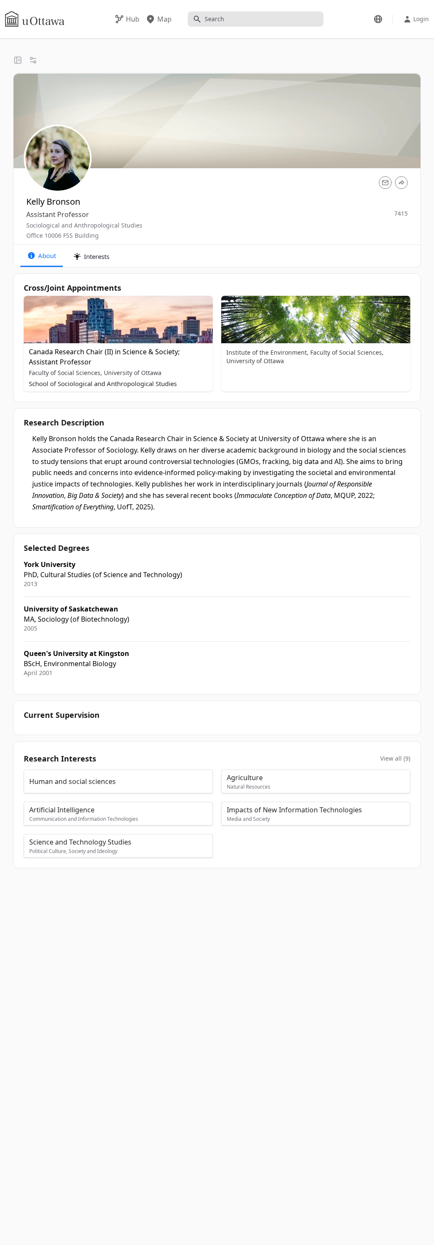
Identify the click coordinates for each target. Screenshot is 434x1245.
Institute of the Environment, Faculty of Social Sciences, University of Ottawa (305, 356)
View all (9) (395, 758)
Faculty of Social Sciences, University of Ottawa (95, 373)
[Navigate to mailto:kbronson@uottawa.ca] (385, 182)
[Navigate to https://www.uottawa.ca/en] (34, 19)
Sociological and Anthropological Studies (84, 225)
